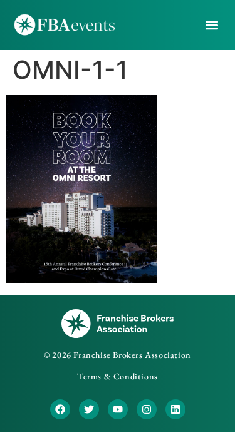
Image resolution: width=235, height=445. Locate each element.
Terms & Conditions (117, 376)
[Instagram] (147, 409)
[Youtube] (118, 409)
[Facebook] (60, 409)
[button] (212, 25)
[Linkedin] (175, 409)
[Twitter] (89, 409)
